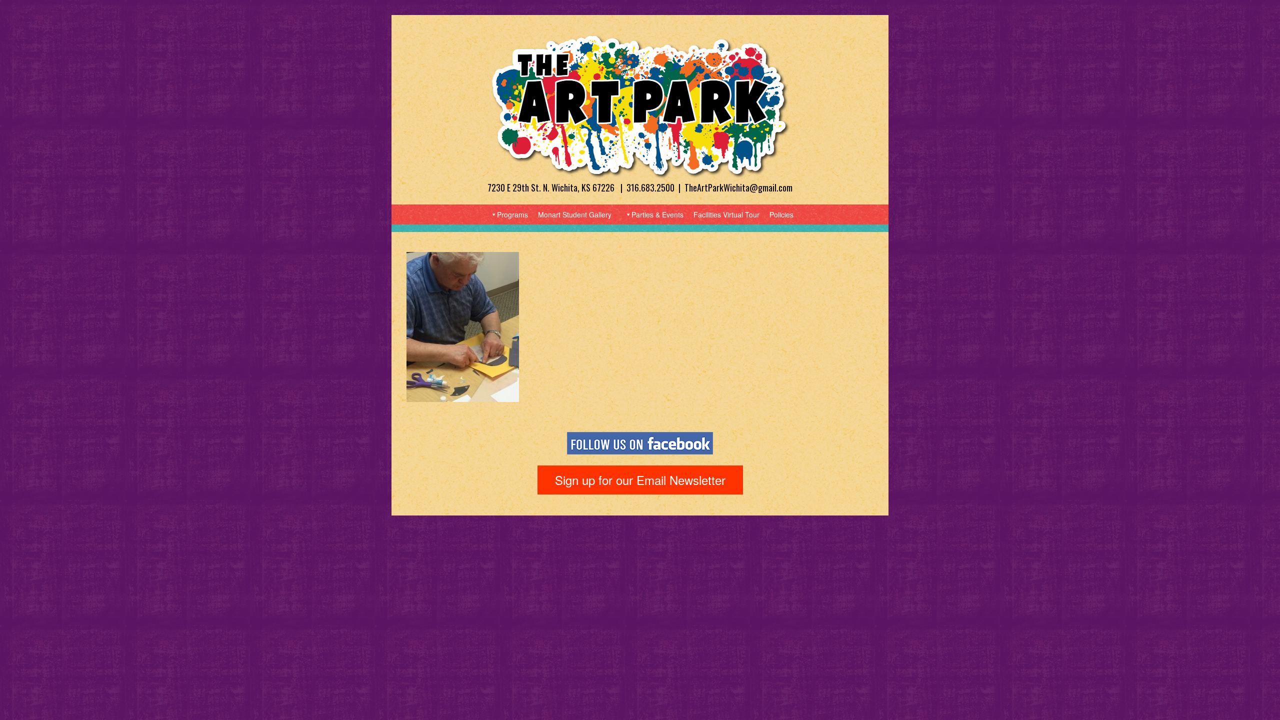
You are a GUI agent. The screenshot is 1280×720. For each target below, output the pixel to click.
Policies (782, 215)
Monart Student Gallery (575, 215)
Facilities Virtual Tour (727, 215)
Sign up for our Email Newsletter (640, 479)
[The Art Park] (640, 105)
